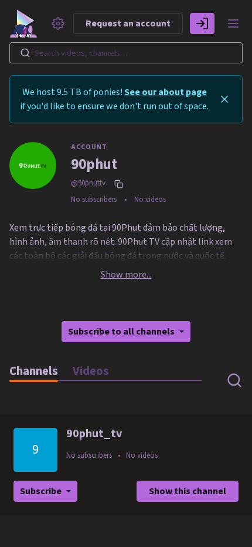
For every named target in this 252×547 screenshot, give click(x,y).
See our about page (165, 92)
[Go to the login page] (202, 23)
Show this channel (187, 491)
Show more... (126, 274)
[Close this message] (224, 99)
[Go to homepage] (25, 23)
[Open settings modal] (58, 23)
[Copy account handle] (120, 183)
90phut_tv (94, 434)
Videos (91, 371)
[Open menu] (233, 23)
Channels (33, 371)
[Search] (25, 52)
